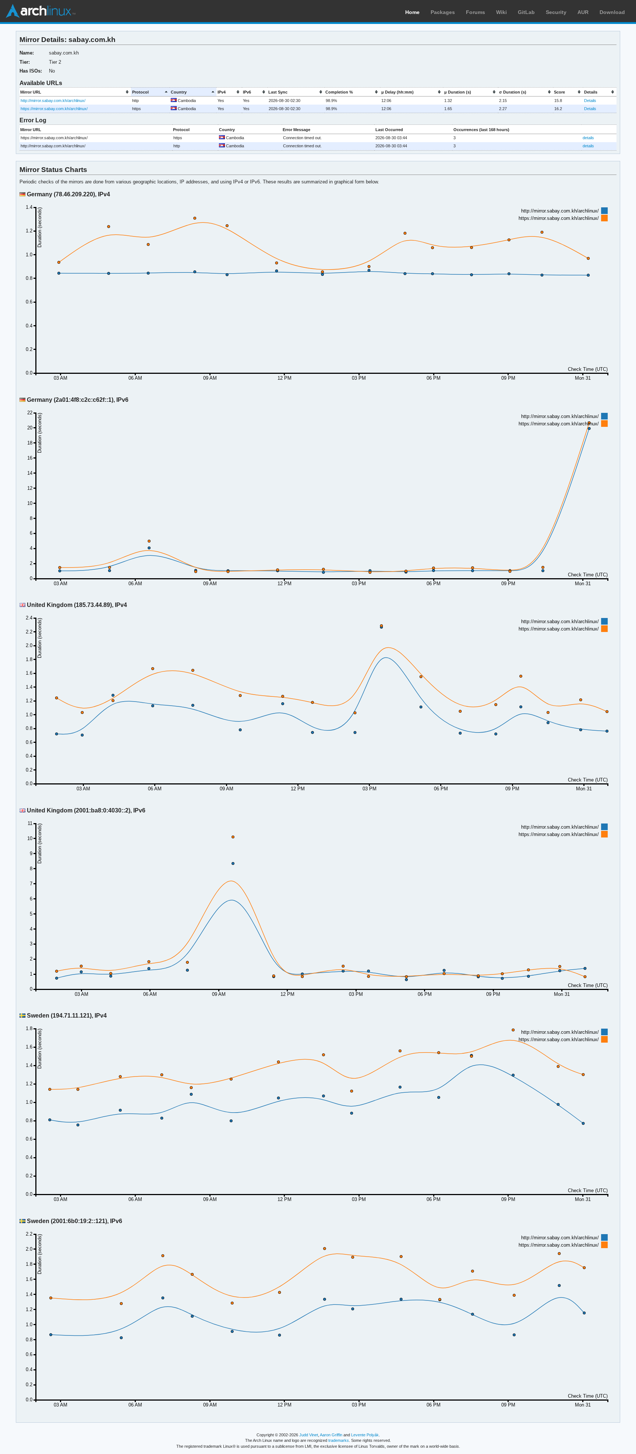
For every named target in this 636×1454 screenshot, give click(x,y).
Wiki (501, 12)
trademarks (338, 1440)
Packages (443, 12)
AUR (583, 12)
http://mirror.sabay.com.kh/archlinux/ (53, 100)
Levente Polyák (365, 1435)
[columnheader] (75, 91)
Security (556, 12)
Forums (475, 12)
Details (590, 100)
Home (412, 12)
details (588, 138)
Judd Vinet (308, 1435)
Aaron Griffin (331, 1435)
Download (612, 12)
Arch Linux (40, 11)
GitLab (526, 12)
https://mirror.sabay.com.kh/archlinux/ (54, 108)
